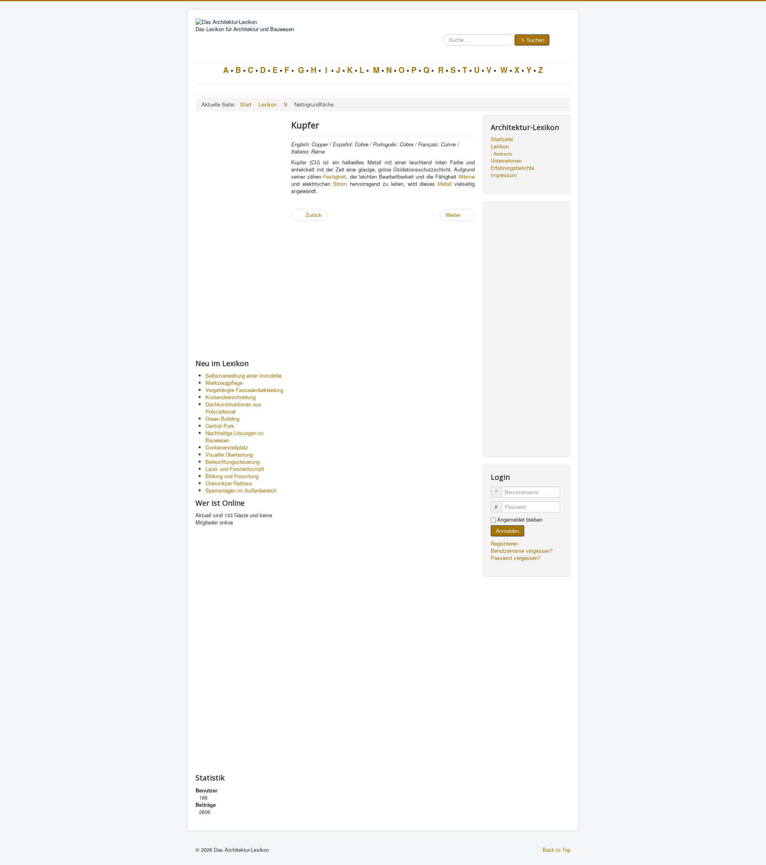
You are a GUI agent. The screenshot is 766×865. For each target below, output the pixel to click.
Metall (445, 183)
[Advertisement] (239, 235)
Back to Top (557, 849)
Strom (340, 183)
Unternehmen (506, 160)
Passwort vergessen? (516, 558)
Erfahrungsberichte (512, 167)
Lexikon (500, 146)
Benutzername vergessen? (522, 550)
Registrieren (505, 543)
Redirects (503, 153)
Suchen (535, 39)
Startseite (502, 139)
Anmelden (507, 530)
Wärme (466, 176)
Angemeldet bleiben (520, 519)
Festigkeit (334, 176)
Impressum (504, 175)
